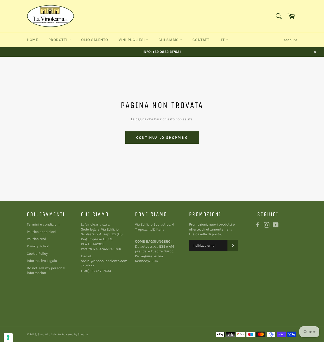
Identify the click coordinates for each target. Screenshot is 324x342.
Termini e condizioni (43, 224)
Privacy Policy (38, 246)
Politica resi (36, 239)
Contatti (201, 39)
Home (32, 39)
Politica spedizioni (41, 232)
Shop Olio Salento (49, 334)
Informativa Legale (42, 261)
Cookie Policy (37, 253)
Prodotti (58, 39)
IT (223, 39)
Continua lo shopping (162, 137)
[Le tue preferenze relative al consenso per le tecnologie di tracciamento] (8, 337)
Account (290, 40)
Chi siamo (169, 39)
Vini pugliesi (132, 39)
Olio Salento (94, 39)
